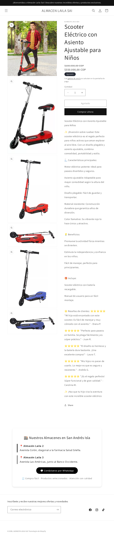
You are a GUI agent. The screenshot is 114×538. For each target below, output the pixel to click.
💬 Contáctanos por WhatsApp (57, 470)
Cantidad (68, 86)
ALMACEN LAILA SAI (21, 531)
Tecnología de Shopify (37, 531)
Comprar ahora (85, 111)
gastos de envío (74, 78)
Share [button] (70, 405)
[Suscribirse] (57, 509)
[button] (6, 10)
